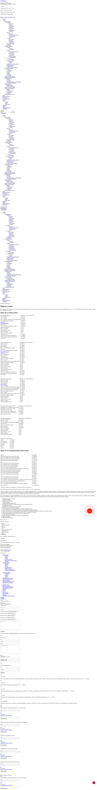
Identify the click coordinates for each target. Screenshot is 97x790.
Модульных (11, 28)
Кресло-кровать (12, 36)
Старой (8, 69)
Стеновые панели (6, 580)
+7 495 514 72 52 (10, 14)
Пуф (3, 533)
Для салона (11, 52)
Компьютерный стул (4, 323)
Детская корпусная (10, 86)
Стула (10, 62)
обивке (26, 491)
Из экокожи (11, 39)
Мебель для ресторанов (9, 88)
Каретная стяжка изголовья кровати (14, 81)
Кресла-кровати (12, 57)
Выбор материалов (6, 96)
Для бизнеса (9, 91)
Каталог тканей (6, 593)
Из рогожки (11, 26)
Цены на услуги (6, 584)
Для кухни (9, 75)
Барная (8, 89)
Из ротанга (11, 59)
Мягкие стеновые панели (10, 76)
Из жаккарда (11, 42)
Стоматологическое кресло (7, 529)
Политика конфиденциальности (9, 595)
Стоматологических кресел (12, 67)
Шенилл (11, 27)
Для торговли (9, 90)
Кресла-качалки (12, 56)
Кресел (8, 32)
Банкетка (4, 527)
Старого (11, 29)
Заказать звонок (3, 718)
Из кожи (11, 24)
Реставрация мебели (9, 68)
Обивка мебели (8, 21)
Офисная (9, 93)
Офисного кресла (8, 568)
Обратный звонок (11, 17)
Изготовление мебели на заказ (8, 581)
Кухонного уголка (10, 43)
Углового (11, 31)
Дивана (8, 47)
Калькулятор (5, 97)
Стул (3, 528)
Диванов (9, 22)
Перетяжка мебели (8, 46)
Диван (3, 523)
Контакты (4, 105)
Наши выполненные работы (8, 586)
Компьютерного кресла (13, 34)
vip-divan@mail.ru (6, 550)
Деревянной (9, 70)
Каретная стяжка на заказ (7, 579)
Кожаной (9, 45)
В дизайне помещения (11, 83)
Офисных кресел (10, 65)
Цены (4, 95)
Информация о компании (7, 588)
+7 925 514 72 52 (3, 14)
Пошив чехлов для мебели (10, 87)
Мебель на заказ (8, 84)
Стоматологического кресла (10, 570)
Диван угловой (3, 384)
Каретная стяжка (8, 78)
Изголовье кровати (5, 525)
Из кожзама (11, 41)
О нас (4, 100)
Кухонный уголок (5, 530)
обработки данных (13, 633)
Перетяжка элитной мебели (10, 77)
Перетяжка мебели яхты (9, 94)
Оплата (4, 590)
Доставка (4, 99)
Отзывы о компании (6, 585)
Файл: (1, 655)
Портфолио (5, 108)
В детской (9, 80)
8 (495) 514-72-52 (7, 549)
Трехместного (12, 30)
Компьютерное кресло (5, 351)
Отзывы (6, 102)
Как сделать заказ (6, 98)
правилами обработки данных (6, 715)
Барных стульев (10, 66)
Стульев (8, 38)
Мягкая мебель (10, 85)
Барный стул (3, 322)
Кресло (3, 526)
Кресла (8, 72)
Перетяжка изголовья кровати (13, 64)
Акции (4, 106)
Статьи (6, 103)
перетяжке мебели (32, 491)
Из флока (11, 23)
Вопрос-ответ (7, 104)
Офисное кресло (5, 532)
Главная (4, 19)
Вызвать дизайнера (4, 17)
